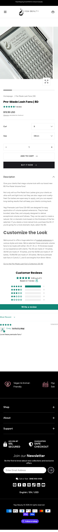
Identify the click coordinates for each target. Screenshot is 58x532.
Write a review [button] (29, 307)
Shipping (6, 115)
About (7, 417)
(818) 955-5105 (35, 479)
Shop (6, 407)
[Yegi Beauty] (29, 12)
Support (8, 428)
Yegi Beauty (18, 505)
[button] (5, 12)
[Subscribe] (51, 470)
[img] (5, 325)
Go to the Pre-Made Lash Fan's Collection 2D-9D (23, 264)
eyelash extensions (44, 240)
